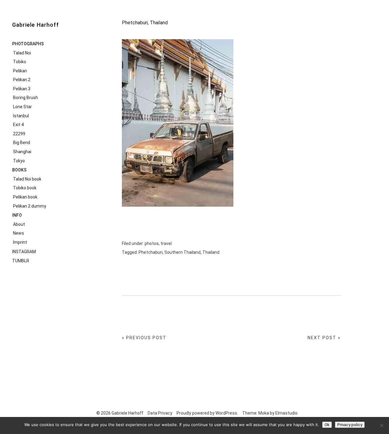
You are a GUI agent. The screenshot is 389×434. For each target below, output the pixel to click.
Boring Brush (25, 97)
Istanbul (21, 115)
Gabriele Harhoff (35, 25)
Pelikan (20, 70)
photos (152, 243)
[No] (381, 425)
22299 (19, 133)
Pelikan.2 (21, 79)
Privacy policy (349, 424)
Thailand (210, 252)
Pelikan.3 (21, 88)
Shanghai (22, 151)
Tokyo (19, 160)
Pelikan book (25, 197)
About (19, 224)
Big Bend (21, 142)
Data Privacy (160, 413)
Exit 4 (18, 124)
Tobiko (19, 61)
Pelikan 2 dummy (29, 206)
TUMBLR (20, 260)
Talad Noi (22, 52)
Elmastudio (286, 413)
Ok (327, 424)
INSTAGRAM (24, 251)
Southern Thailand (182, 252)
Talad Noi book (27, 179)
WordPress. (226, 413)
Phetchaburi (151, 252)
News (18, 233)
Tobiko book (24, 187)
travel (166, 243)
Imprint (20, 242)
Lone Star (22, 106)
